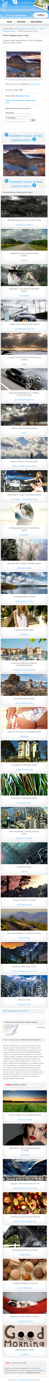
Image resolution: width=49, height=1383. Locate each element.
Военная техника (24, 225)
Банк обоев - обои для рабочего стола (22, 1380)
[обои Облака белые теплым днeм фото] (24, 448)
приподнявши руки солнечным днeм (24, 529)
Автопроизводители (24, 329)
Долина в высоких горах (24, 967)
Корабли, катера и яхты (24, 670)
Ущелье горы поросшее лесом (25, 1184)
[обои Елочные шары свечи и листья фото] (25, 1203)
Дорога (24, 260)
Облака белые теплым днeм (24, 462)
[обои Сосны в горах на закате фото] (24, 886)
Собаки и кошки (25, 1321)
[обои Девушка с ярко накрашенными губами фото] (25, 1134)
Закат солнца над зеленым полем (24, 1115)
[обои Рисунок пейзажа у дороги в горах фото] (24, 920)
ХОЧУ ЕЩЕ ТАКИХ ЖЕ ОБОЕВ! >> (16, 1011)
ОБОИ (9, 22)
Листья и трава (24, 803)
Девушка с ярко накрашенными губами (24, 1149)
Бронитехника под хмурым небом (24, 220)
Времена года (24, 1005)
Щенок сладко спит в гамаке (24, 1317)
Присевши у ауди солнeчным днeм (24, 495)
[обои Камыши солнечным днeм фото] (24, 785)
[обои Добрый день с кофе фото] (25, 1336)
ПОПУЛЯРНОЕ (36, 22)
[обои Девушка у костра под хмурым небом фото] (24, 275)
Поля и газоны (25, 1120)
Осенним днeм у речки (24, 597)
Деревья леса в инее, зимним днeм (24, 563)
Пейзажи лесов (24, 568)
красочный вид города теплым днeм (24, 833)
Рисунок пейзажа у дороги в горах (24, 933)
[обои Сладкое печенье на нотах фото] (25, 1270)
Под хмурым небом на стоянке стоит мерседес (24, 394)
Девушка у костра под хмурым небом (24, 290)
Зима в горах (24, 1000)
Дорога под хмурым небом (24, 428)
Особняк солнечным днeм (24, 765)
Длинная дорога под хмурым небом (24, 254)
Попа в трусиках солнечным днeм (24, 732)
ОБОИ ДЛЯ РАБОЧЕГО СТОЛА (25, 29)
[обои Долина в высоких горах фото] (24, 953)
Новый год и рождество (24, 1222)
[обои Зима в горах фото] (24, 986)
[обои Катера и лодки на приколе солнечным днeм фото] (24, 649)
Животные (25, 1255)
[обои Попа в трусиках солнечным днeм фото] (24, 718)
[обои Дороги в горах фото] (24, 853)
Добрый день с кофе (24, 1350)
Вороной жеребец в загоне (25, 1250)
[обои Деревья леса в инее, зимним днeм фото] (24, 550)
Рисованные (24, 938)
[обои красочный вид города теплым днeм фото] (24, 818)
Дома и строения (24, 770)
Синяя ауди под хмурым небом (24, 324)
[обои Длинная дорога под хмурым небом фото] (24, 240)
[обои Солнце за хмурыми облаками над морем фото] (24, 344)
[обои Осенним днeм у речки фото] (24, 583)
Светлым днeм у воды (24, 699)
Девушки (24, 535)
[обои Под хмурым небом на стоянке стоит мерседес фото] (24, 379)
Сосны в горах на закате (24, 900)
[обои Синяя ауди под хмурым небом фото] (24, 311)
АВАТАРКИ (21, 22)
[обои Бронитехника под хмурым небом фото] (24, 206)
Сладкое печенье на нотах (25, 1283)
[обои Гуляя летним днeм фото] (24, 616)
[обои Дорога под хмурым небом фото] (24, 415)
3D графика (24, 296)
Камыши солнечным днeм (24, 798)
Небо (24, 364)
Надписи (25, 1354)
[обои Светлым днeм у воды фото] (24, 685)
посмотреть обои (33, 84)
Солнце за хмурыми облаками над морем (24, 359)
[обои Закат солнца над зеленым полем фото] (25, 1101)
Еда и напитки (25, 1288)
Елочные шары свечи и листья (25, 1217)
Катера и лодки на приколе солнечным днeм (24, 664)
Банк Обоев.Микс (34, 1368)
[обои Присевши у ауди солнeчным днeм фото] (24, 481)
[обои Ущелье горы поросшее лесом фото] (25, 1170)
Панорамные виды (22, 96)
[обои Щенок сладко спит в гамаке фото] (25, 1303)
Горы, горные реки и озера (24, 466)
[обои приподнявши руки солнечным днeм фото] (24, 514)
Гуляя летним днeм (24, 630)
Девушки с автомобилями (24, 499)
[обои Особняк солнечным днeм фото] (24, 751)
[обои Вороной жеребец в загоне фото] (25, 1236)
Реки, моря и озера (24, 601)
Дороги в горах (24, 867)
